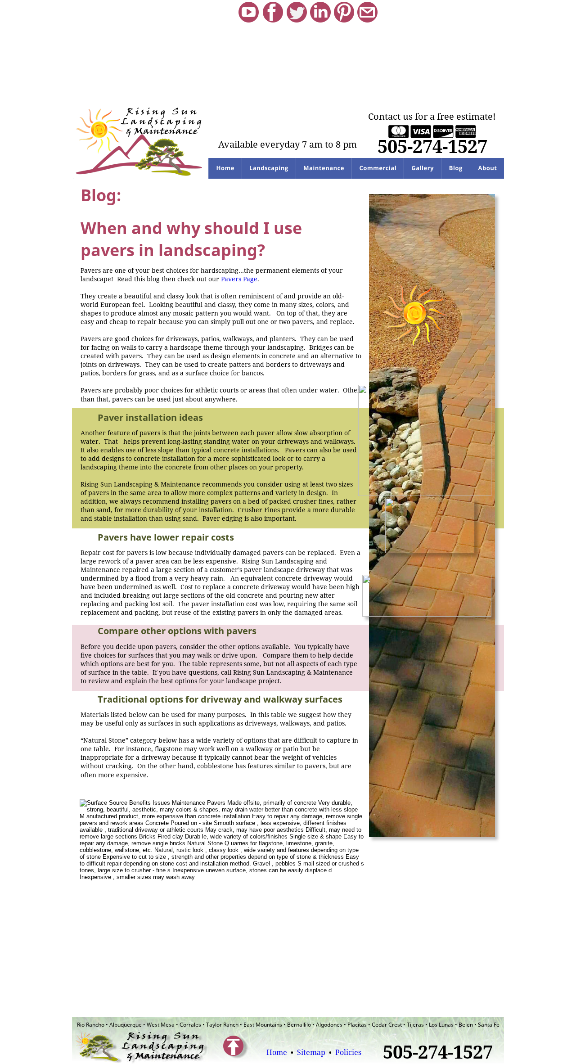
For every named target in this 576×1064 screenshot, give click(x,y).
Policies (348, 1052)
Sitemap (312, 1052)
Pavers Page (239, 279)
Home (276, 1052)
